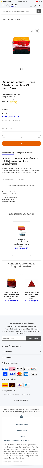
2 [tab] (22, 69)
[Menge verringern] (4, 137)
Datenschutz (17, 462)
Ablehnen (21, 436)
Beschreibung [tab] (8, 153)
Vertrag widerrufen (8, 391)
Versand (17, 120)
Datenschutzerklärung (16, 458)
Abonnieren (33, 338)
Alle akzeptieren (22, 424)
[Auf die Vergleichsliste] (31, 31)
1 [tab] (20, 69)
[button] (31, 6)
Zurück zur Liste (8, 19)
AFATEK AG (24, 400)
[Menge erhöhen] (39, 137)
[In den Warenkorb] (3, 26)
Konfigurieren (22, 430)
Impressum (7, 462)
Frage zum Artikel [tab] (25, 153)
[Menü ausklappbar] (3, 4)
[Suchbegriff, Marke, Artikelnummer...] (39, 11)
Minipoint (12, 97)
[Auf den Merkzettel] (37, 31)
